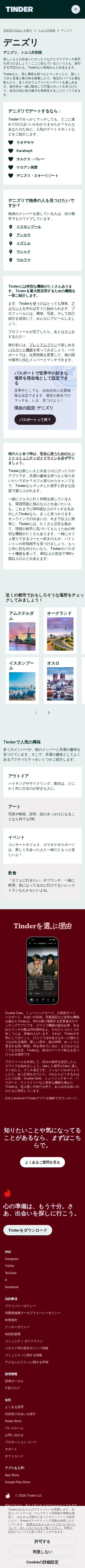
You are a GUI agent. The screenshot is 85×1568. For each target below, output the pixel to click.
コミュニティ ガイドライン (24, 1341)
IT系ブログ (12, 1388)
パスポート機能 (20, 350)
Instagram (12, 1259)
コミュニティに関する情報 (23, 1355)
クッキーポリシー (17, 1327)
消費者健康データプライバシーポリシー (33, 1313)
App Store (12, 1475)
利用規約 (11, 1320)
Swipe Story (13, 1421)
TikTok (9, 1266)
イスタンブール (29, 226)
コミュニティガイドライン (36, 458)
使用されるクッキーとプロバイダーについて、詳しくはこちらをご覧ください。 (42, 1526)
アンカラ (24, 235)
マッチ (69, 332)
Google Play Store (17, 1482)
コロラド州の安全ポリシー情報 (26, 1348)
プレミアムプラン (43, 345)
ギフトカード (14, 1456)
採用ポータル (14, 1381)
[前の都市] (36, 712)
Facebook (12, 1287)
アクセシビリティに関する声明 (26, 1362)
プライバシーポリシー (20, 1306)
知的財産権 (12, 1334)
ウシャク (24, 251)
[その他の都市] (49, 712)
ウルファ (24, 260)
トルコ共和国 (46, 30)
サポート (11, 1449)
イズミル (24, 243)
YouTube (11, 1273)
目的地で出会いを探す (17, 30)
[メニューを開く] (75, 9)
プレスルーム (14, 1428)
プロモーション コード (21, 1442)
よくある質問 (14, 1407)
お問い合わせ (14, 1435)
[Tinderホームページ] (19, 9)
